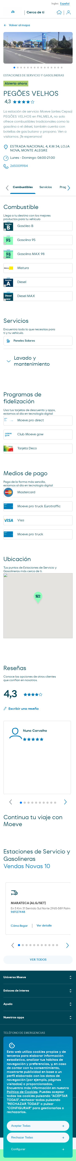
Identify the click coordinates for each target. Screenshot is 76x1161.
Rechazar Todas (22, 1137)
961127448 (18, 912)
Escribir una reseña (23, 708)
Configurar (18, 1149)
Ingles (55, 3)
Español (64, 3)
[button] (38, 599)
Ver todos (38, 959)
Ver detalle (44, 925)
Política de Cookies (22, 1092)
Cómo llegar (19, 925)
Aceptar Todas (20, 1125)
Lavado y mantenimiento (32, 361)
